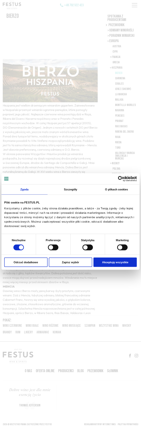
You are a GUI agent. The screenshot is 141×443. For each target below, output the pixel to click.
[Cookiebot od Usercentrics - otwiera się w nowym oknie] (121, 179)
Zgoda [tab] (24, 189)
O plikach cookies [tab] (116, 189)
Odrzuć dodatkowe (26, 262)
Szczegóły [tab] (70, 189)
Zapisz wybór (70, 262)
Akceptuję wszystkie (115, 262)
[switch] (53, 247)
